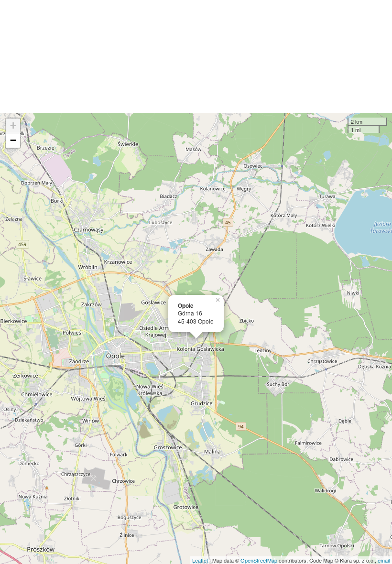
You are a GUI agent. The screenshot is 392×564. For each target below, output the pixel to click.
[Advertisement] (196, 56)
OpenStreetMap (258, 560)
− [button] (13, 140)
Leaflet (200, 560)
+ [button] (13, 125)
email (384, 560)
